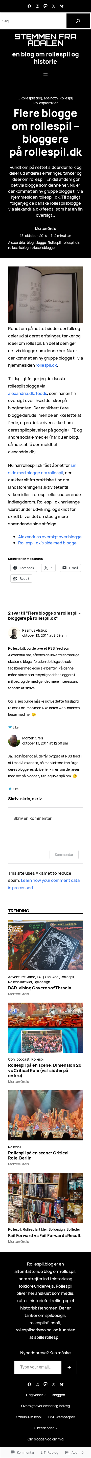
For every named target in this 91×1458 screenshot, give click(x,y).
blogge (40, 242)
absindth (51, 98)
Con (11, 1059)
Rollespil (65, 98)
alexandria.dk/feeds (27, 393)
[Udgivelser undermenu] (45, 1395)
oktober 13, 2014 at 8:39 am (44, 635)
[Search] (78, 20)
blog (30, 242)
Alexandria (16, 242)
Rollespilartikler (45, 102)
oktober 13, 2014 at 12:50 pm (45, 743)
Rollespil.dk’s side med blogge (47, 543)
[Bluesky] (62, 6)
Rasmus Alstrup (34, 630)
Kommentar (64, 854)
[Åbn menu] (45, 74)
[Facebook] (29, 6)
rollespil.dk (70, 242)
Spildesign (42, 981)
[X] (54, 6)
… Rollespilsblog (30, 98)
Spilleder (73, 1229)
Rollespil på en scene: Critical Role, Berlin (38, 1155)
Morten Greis (45, 228)
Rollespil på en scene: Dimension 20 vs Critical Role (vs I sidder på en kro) (44, 1070)
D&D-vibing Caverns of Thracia (39, 987)
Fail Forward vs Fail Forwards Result (44, 1235)
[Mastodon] (45, 6)
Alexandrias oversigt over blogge (50, 537)
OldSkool (52, 976)
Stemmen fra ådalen (45, 40)
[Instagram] (37, 6)
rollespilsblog (18, 247)
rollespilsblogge (42, 247)
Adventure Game (21, 976)
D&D (40, 976)
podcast (23, 1059)
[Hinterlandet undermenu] (56, 1428)
